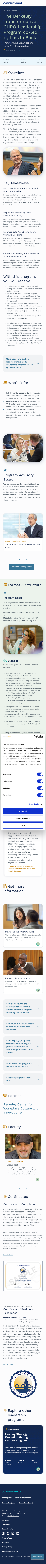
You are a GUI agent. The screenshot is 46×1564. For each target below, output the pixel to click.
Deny (23, 825)
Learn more (8, 1255)
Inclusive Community (10, 1551)
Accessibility (7, 1542)
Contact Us (6, 1525)
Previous (20, 560)
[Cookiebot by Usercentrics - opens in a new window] (33, 736)
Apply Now (37, 1557)
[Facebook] (8, 1533)
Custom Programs (9, 1503)
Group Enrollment (26, 1503)
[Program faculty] (23, 1158)
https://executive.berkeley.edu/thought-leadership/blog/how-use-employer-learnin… (20, 954)
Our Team (5, 1520)
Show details (34, 804)
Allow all (23, 811)
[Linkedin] (3, 1533)
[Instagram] (13, 1533)
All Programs (7, 1498)
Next (26, 560)
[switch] (40, 781)
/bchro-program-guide (13, 905)
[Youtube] (18, 1533)
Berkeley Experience (23, 1498)
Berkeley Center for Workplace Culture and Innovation (21, 1108)
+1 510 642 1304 (13, 1516)
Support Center (8, 1529)
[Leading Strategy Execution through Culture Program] (23, 1449)
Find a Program (12, 10)
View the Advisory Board (22, 567)
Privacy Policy (7, 1547)
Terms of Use (7, 1538)
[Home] (12, 3)
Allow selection (23, 818)
